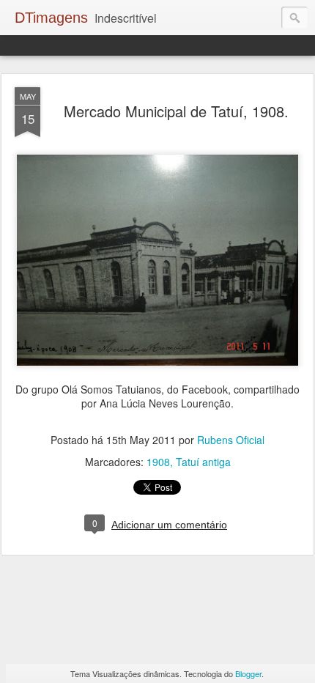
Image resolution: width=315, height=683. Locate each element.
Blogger (248, 673)
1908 (158, 461)
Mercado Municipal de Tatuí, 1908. (176, 111)
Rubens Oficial (230, 439)
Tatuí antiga (203, 461)
